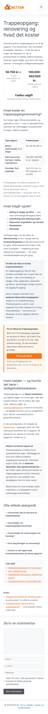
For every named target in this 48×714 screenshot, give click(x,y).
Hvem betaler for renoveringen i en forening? (22, 534)
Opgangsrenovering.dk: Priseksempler (23, 597)
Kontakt (30, 705)
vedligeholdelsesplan (13, 407)
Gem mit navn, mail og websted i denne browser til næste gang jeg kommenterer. (24, 681)
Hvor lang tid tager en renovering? (24, 543)
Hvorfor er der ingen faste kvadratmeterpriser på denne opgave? (23, 552)
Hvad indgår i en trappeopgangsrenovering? (18, 524)
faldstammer (9, 427)
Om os (22, 705)
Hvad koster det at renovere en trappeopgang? (21, 514)
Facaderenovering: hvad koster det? (24, 581)
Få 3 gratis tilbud (24, 356)
